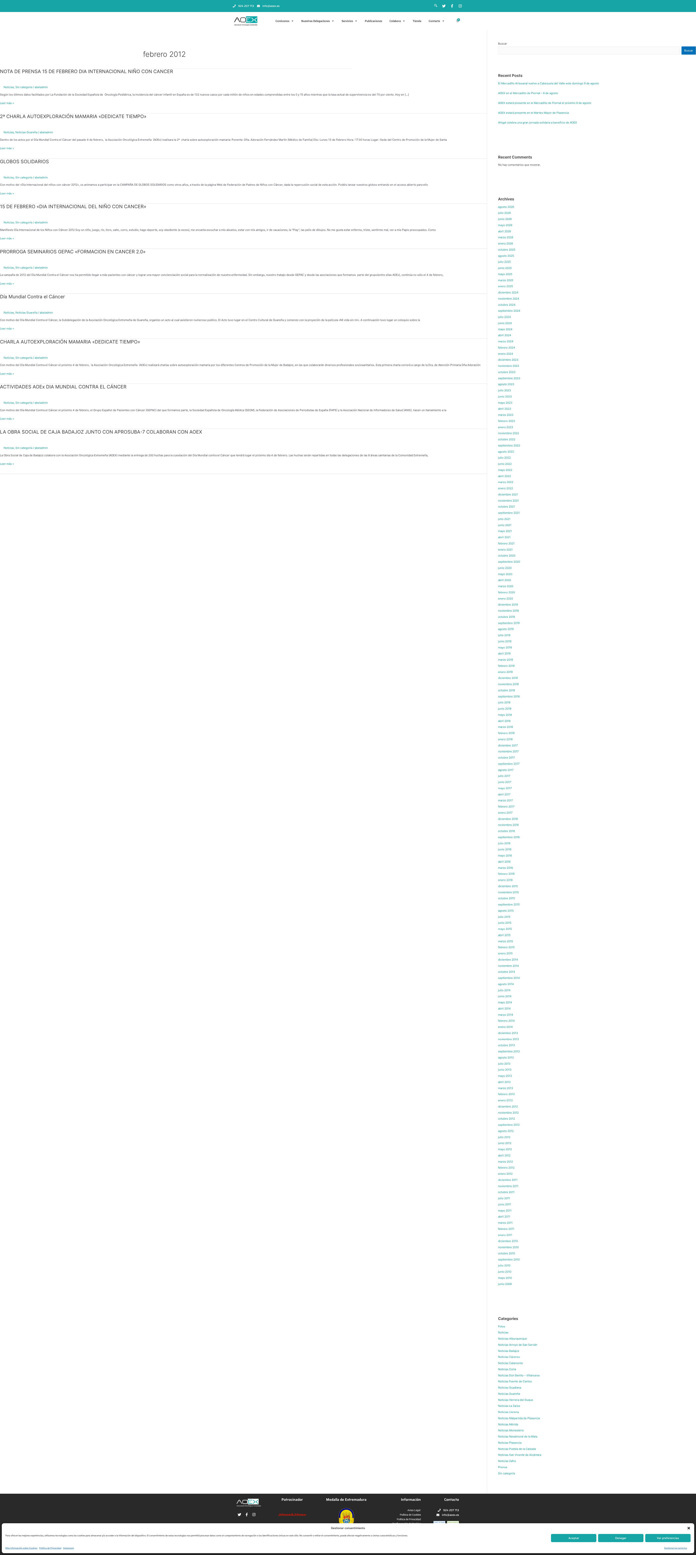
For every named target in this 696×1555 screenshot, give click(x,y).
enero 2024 (505, 353)
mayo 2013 (505, 1076)
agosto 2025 (506, 256)
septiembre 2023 (509, 378)
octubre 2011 (506, 1192)
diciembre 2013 (508, 1033)
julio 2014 (504, 990)
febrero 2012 (506, 1167)
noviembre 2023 (508, 366)
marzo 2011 (505, 1222)
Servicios (347, 21)
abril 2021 (504, 537)
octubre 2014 (506, 971)
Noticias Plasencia (509, 1442)
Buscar (502, 43)
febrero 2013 (506, 1094)
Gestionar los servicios (675, 1548)
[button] (689, 1528)
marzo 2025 (505, 280)
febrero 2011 (506, 1229)
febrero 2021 (506, 543)
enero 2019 (505, 672)
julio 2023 (504, 390)
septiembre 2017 (509, 763)
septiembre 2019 (509, 623)
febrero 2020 (506, 592)
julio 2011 (504, 1198)
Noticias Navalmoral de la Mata (517, 1436)
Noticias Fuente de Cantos (515, 1381)
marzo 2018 (505, 727)
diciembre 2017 (508, 745)
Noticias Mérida (508, 1424)
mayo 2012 (505, 1149)
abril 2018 (504, 721)
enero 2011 (505, 1235)
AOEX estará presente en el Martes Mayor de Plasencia (533, 112)
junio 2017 (504, 782)
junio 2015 (504, 922)
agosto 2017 (506, 770)
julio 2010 (504, 1265)
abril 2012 (504, 1155)
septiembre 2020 (509, 561)
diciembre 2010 (508, 1241)
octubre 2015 (506, 898)
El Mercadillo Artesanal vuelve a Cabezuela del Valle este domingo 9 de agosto (548, 83)
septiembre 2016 (509, 837)
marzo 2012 (505, 1161)
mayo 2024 (505, 329)
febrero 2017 (506, 806)
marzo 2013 (505, 1088)
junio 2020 (505, 568)
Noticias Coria (507, 1369)
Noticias (9, 87)
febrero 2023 (506, 421)
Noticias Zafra (507, 1461)
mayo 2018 (505, 714)
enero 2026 (505, 243)
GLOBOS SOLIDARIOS (24, 161)
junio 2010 (504, 1271)
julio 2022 (504, 457)
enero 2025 (505, 286)
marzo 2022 (505, 482)
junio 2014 (504, 996)
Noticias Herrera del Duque (515, 1400)
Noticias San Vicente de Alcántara (519, 1455)
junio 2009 (505, 1284)
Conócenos (282, 21)
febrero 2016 (506, 874)
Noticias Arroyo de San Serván (517, 1344)
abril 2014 (504, 1008)
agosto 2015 (506, 910)
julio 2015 (504, 916)
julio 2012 (504, 1137)
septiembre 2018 (509, 696)
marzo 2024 (505, 341)
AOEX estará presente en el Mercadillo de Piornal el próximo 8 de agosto (544, 103)
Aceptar (573, 1538)
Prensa (502, 1467)
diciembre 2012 (508, 1106)
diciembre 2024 (508, 292)
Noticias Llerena (508, 1412)
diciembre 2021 (508, 494)
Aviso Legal (413, 1510)
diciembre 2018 (508, 678)
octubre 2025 (506, 249)
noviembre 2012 (508, 1112)
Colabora (395, 21)
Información (411, 1499)
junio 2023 (505, 396)
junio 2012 (504, 1143)
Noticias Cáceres (509, 1357)
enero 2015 (505, 953)
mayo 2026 (505, 225)
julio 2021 (504, 519)
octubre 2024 (506, 304)
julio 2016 (504, 843)
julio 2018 (504, 702)
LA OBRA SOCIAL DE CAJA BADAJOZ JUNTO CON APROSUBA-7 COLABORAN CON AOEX (101, 432)
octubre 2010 (506, 1253)
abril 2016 (504, 861)
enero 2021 (505, 549)
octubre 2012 (506, 1118)
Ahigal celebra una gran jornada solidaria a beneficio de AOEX (537, 122)
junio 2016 (504, 849)
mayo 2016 (505, 855)
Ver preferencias (668, 1538)
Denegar (620, 1538)
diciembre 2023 (508, 359)
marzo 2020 (505, 586)
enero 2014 (505, 1027)
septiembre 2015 (509, 904)
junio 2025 (505, 268)
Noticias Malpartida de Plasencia (519, 1418)
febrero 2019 (506, 666)
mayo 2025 (505, 274)
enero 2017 (505, 812)
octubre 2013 (506, 1045)
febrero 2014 (506, 1020)
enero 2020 (505, 598)
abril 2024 (504, 335)
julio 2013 (504, 1063)
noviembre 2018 (508, 684)
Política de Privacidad (50, 1548)
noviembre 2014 (508, 965)
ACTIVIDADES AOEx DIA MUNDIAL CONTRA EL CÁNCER (63, 387)
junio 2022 (505, 464)
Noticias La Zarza (509, 1406)
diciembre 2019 (508, 604)
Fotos (501, 1326)
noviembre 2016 (508, 825)
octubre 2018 (506, 690)
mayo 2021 (505, 531)
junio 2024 (505, 323)
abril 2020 (504, 580)
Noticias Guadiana (509, 1387)
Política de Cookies (410, 1514)
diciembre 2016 (508, 819)
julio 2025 (504, 261)
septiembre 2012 (509, 1124)
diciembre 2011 (507, 1180)
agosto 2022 (506, 451)
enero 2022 (505, 488)
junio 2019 (504, 641)
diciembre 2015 (508, 886)
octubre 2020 (506, 555)
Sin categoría (23, 87)
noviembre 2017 (508, 751)
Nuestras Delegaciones (315, 21)
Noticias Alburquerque (512, 1338)
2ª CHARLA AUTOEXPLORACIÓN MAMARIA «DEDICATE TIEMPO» (73, 116)
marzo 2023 (505, 415)
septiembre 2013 (509, 1051)
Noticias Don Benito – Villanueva (519, 1375)
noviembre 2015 (508, 892)
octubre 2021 (506, 506)
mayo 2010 (505, 1278)
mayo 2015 (505, 929)
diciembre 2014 (508, 959)
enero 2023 (505, 427)
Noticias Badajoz (508, 1351)
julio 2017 (504, 776)
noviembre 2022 (508, 433)
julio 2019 (504, 635)
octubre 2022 (506, 439)
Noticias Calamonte (510, 1363)
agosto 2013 (506, 1057)
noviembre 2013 (508, 1039)
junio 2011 (504, 1204)
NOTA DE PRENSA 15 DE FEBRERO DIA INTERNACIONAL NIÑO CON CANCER (86, 71)
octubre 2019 (506, 617)
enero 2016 (505, 880)
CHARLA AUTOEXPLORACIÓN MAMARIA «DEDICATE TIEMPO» (70, 342)
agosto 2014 (506, 984)
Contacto (434, 21)
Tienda (417, 21)
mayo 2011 (504, 1210)
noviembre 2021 (508, 500)
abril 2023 (504, 408)
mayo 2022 (505, 470)
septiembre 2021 (509, 512)
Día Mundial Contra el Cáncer (32, 296)
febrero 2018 (506, 733)
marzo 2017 (505, 800)
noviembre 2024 (508, 298)
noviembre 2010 (508, 1247)
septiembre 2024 (509, 310)
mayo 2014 (505, 1002)
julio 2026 (504, 213)
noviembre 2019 (508, 610)
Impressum (68, 1548)
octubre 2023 (506, 372)
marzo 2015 (505, 941)
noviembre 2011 (508, 1186)
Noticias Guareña (26, 132)
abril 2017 (504, 794)
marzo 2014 (505, 1014)
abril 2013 (504, 1082)
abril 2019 (504, 653)
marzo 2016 (505, 868)
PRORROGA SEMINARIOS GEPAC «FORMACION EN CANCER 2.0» (73, 251)
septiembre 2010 (509, 1259)
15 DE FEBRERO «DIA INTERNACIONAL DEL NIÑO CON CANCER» (73, 206)
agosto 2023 (506, 384)
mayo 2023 (505, 402)
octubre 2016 (506, 831)
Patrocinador (292, 1499)
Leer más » (7, 103)
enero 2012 (505, 1173)
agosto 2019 (506, 629)
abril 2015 (504, 935)
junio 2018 (504, 708)
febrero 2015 (506, 947)
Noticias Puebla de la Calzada (517, 1449)
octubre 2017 (506, 757)
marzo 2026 (505, 237)
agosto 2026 (506, 207)
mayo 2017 (505, 788)
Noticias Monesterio (511, 1430)
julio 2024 (504, 317)
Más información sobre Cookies (21, 1548)
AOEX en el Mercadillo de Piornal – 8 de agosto (528, 93)
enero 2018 (505, 739)
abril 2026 (504, 231)
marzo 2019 (505, 659)
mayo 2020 (505, 574)
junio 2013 (504, 1069)
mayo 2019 (505, 647)
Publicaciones (373, 21)
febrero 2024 (506, 347)
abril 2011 (504, 1216)
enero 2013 (505, 1100)
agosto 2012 (506, 1131)
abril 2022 (504, 476)
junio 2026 (505, 219)
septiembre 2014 (509, 978)
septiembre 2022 (509, 445)
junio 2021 (504, 525)
